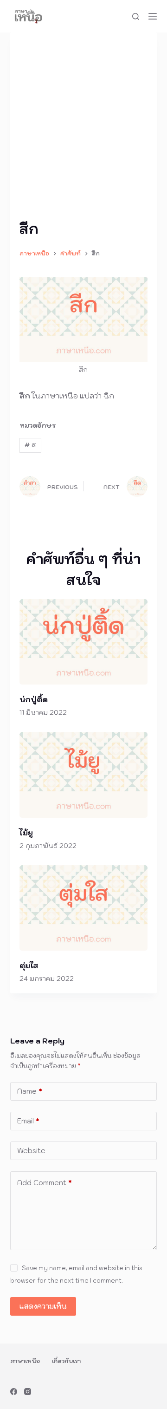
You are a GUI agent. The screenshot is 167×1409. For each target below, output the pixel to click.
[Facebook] (13, 1391)
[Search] (135, 16)
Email (28, 1120)
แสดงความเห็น (43, 1306)
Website (31, 1150)
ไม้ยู (26, 832)
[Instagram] (27, 1391)
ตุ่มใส (28, 965)
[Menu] (152, 16)
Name (29, 1091)
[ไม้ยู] (83, 775)
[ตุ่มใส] (83, 908)
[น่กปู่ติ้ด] (83, 642)
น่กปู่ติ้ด (33, 699)
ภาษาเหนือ (25, 1360)
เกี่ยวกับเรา (66, 1360)
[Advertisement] (83, 130)
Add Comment (44, 1182)
